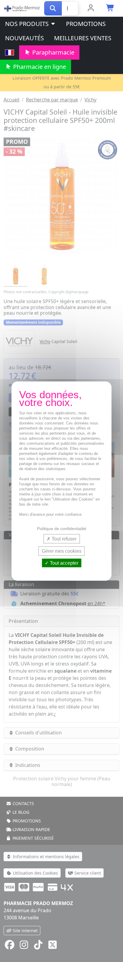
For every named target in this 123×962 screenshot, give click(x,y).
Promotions (86, 24)
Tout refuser (63, 538)
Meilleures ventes (82, 38)
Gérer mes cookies (62, 550)
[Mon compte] (91, 8)
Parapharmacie (52, 52)
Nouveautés (24, 38)
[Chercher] (53, 8)
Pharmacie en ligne (39, 67)
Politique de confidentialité (61, 528)
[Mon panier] (110, 8)
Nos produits (27, 24)
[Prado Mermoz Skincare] (22, 7)
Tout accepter (63, 563)
